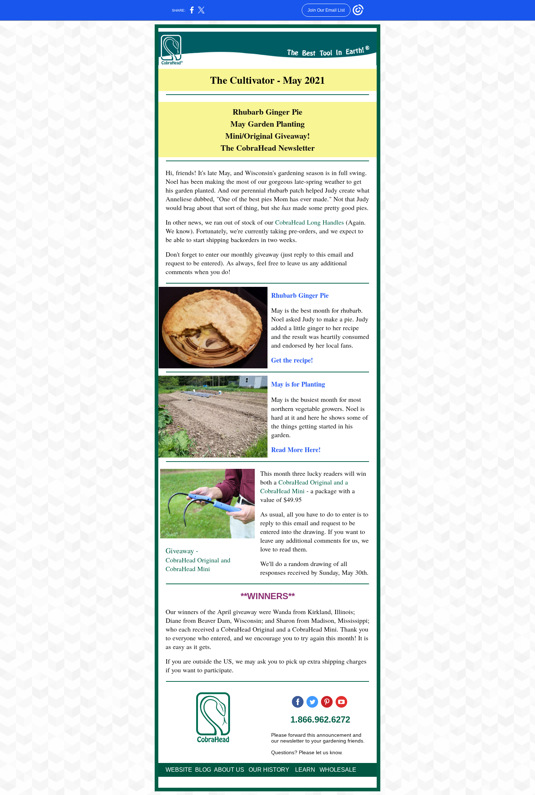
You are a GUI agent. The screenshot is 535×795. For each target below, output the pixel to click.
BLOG (203, 770)
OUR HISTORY (269, 770)
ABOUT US (229, 770)
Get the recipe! (292, 360)
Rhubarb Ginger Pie (300, 295)
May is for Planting (298, 384)
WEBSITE (179, 770)
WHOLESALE (338, 770)
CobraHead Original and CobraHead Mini (198, 564)
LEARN (305, 770)
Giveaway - (182, 550)
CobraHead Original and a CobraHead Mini (304, 486)
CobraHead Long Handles (309, 222)
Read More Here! (296, 449)
